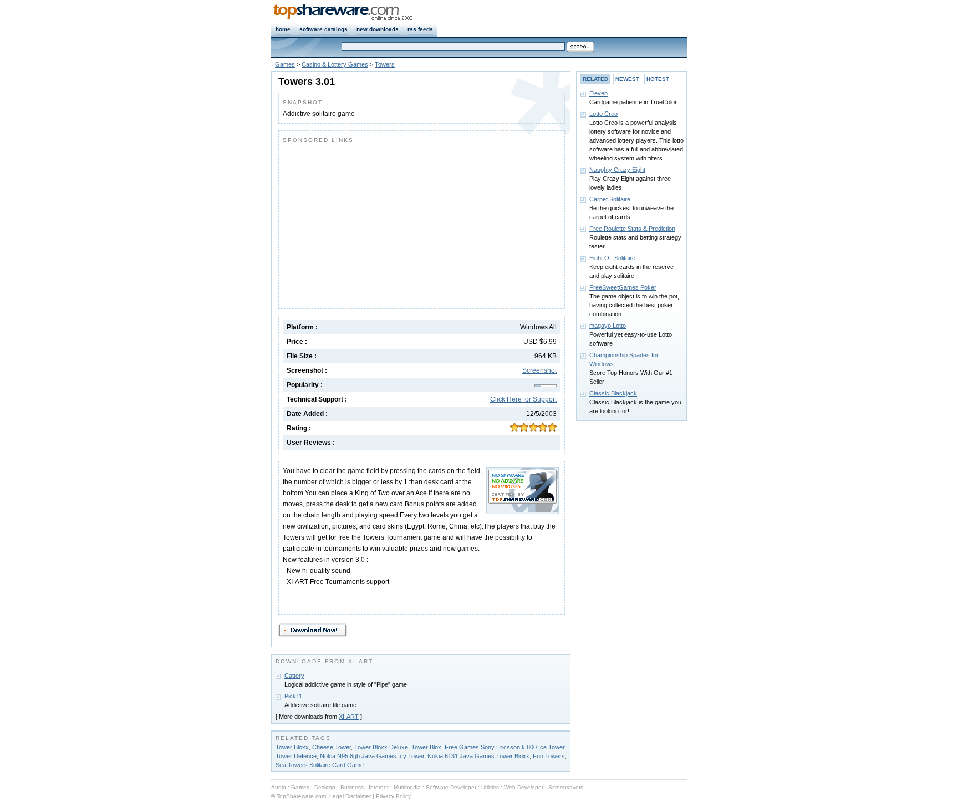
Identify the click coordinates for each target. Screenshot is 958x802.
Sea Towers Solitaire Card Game (320, 765)
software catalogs (323, 29)
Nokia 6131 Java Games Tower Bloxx (478, 756)
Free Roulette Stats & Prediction (632, 228)
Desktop (324, 787)
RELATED (595, 79)
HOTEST (657, 79)
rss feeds (420, 29)
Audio (278, 787)
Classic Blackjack (613, 393)
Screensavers (565, 787)
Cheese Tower (331, 747)
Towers (385, 64)
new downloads (377, 29)
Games (285, 64)
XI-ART (349, 716)
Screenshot (539, 370)
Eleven (598, 93)
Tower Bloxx (292, 747)
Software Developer (451, 787)
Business (352, 787)
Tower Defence (296, 756)
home (283, 29)
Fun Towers (549, 756)
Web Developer (523, 787)
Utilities (490, 787)
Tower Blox (426, 747)
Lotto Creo (603, 113)
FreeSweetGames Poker (622, 287)
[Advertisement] (376, 223)
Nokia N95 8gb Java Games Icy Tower (372, 756)
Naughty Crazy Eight (617, 169)
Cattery (294, 675)
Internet (379, 787)
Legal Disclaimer (350, 796)
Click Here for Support (523, 399)
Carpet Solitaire (609, 199)
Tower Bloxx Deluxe (381, 747)
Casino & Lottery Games (335, 64)
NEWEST (627, 79)
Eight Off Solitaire (612, 258)
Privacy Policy (393, 796)
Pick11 (293, 696)
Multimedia (407, 787)
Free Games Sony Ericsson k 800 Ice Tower (504, 747)
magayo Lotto (607, 325)
